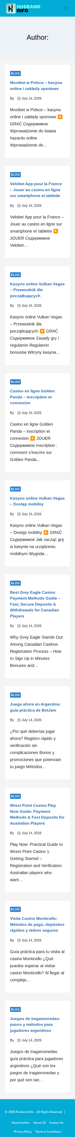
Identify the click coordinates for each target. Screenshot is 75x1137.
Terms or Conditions (48, 1131)
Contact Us (56, 1123)
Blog (15, 73)
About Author (21, 1123)
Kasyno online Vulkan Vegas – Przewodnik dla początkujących (37, 290)
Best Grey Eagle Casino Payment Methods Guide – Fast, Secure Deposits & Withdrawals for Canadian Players (35, 604)
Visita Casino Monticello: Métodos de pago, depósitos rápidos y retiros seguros (37, 924)
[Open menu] (66, 8)
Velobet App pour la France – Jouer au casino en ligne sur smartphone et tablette (36, 190)
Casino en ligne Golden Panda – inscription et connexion (32, 397)
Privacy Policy (23, 1131)
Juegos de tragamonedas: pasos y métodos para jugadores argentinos (35, 1024)
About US (39, 1123)
